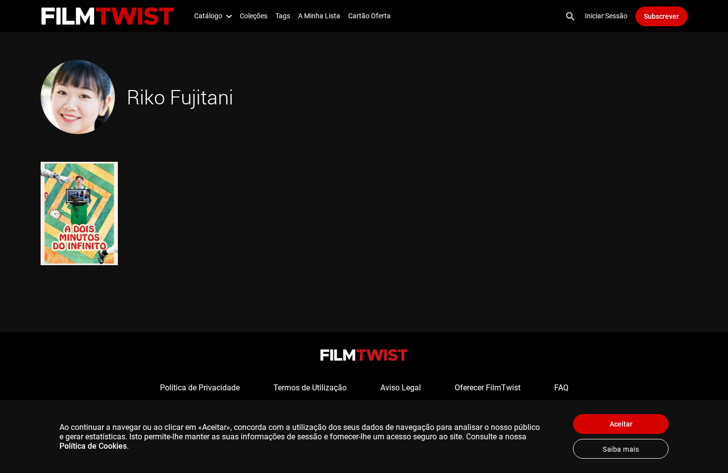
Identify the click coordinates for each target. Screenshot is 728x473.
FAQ (561, 387)
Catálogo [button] (208, 16)
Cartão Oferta (369, 16)
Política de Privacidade (200, 387)
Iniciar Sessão (606, 16)
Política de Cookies (93, 446)
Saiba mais (621, 449)
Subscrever (661, 16)
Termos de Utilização (310, 387)
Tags (282, 16)
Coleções (253, 16)
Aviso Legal (400, 387)
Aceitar (621, 424)
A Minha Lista (319, 16)
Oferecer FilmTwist (487, 387)
